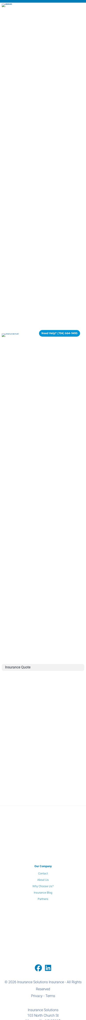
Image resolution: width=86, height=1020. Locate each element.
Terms (50, 996)
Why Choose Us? (43, 886)
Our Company (43, 866)
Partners (43, 899)
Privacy (37, 996)
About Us (43, 879)
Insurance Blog (43, 892)
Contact (43, 873)
